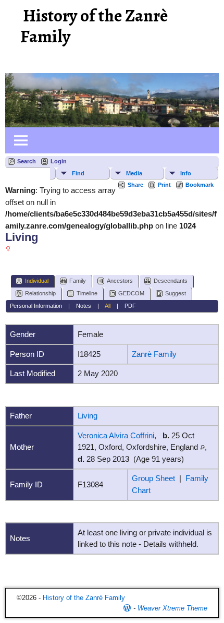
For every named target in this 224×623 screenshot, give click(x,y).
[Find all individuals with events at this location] (202, 446)
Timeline (87, 293)
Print (164, 185)
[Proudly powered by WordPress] (127, 608)
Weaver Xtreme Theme (172, 608)
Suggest (175, 293)
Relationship (40, 293)
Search (26, 161)
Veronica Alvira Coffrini (116, 435)
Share (135, 185)
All (107, 306)
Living (87, 415)
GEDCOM (131, 293)
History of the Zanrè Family (94, 26)
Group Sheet (153, 478)
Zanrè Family (154, 354)
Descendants (171, 281)
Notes (83, 306)
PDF (130, 306)
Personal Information (36, 306)
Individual (36, 281)
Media (134, 173)
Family (77, 281)
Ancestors (120, 281)
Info (185, 173)
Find (78, 173)
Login (59, 161)
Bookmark (199, 185)
